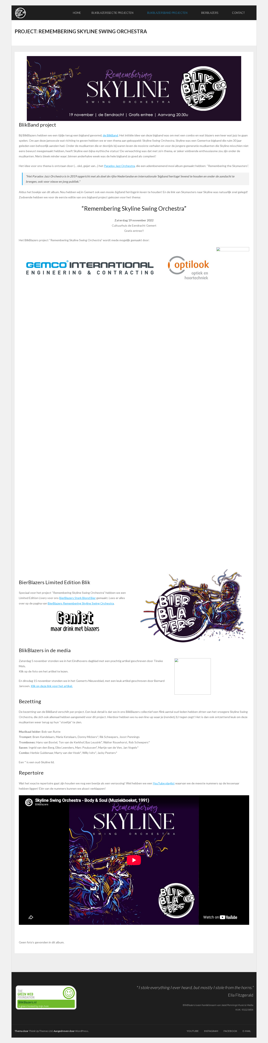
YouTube (193, 1031)
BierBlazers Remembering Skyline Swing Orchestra (81, 603)
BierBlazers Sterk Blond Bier (77, 598)
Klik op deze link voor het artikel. (52, 686)
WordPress (81, 1031)
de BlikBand (110, 135)
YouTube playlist (164, 783)
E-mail (247, 1031)
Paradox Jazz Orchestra (119, 166)
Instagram (211, 1031)
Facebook (230, 1031)
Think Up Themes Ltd (41, 1031)
